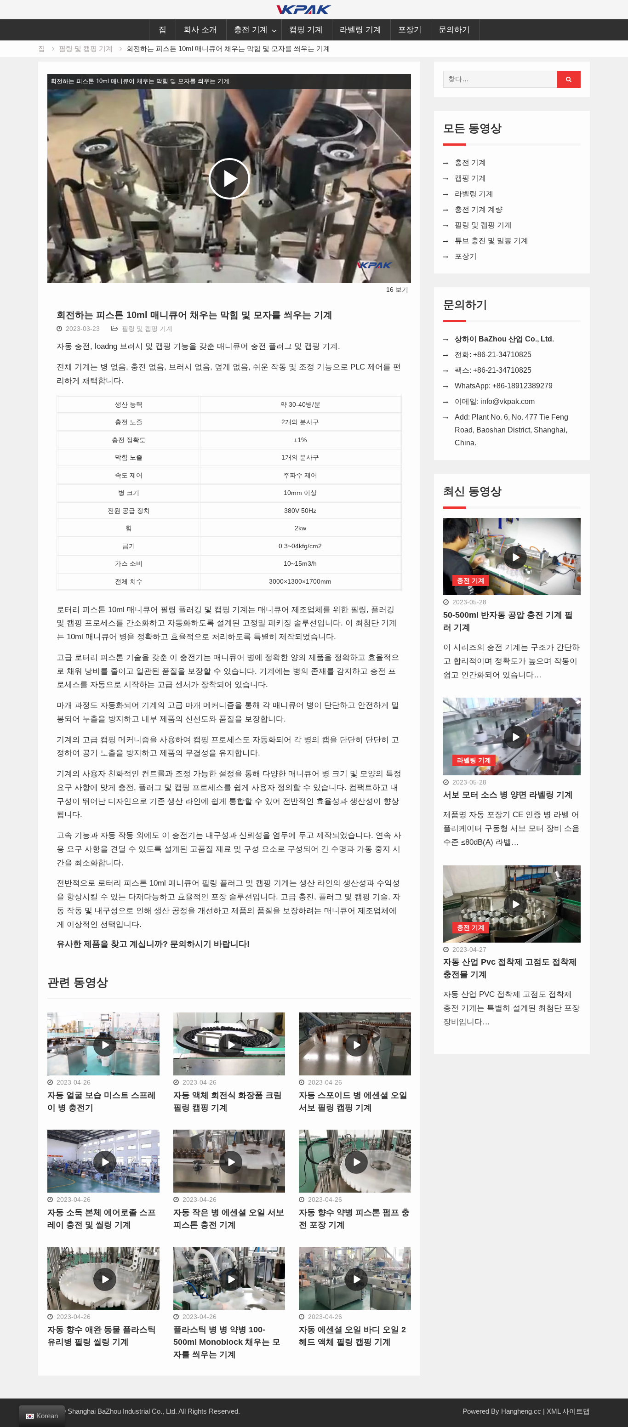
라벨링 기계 (360, 29)
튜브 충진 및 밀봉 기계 (491, 240)
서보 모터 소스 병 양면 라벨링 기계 (508, 794)
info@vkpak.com (507, 401)
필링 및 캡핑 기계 (147, 328)
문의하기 (454, 29)
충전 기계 (251, 29)
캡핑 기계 (306, 29)
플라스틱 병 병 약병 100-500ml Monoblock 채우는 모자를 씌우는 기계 (226, 1342)
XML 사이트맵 (568, 1411)
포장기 (410, 29)
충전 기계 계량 (478, 209)
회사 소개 (200, 29)
